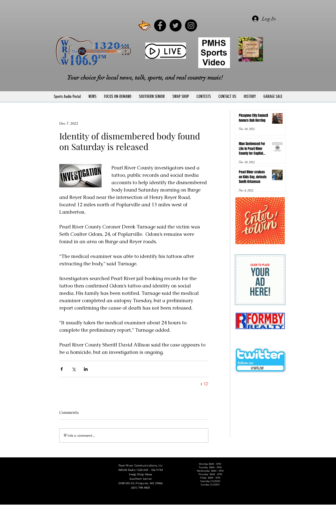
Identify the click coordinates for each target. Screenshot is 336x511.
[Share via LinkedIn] (85, 369)
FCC (50, 509)
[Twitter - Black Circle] (175, 25)
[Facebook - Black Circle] (160, 25)
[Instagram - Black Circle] (191, 25)
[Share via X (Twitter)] (73, 369)
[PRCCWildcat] (144, 25)
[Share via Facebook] (61, 369)
